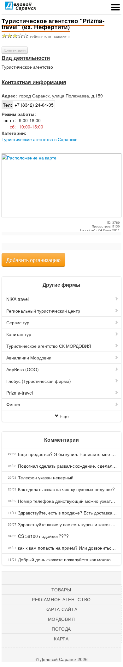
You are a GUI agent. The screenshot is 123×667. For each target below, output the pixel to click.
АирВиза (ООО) (22, 369)
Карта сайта (61, 609)
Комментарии (15, 50)
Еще (64, 416)
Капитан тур (18, 334)
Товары (61, 589)
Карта (61, 638)
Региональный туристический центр (43, 311)
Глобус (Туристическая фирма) (38, 381)
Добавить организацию (33, 260)
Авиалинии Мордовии (28, 357)
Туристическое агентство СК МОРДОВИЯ (48, 346)
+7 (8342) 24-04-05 (28, 105)
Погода (61, 629)
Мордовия (61, 619)
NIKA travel (17, 299)
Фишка (13, 404)
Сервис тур (17, 322)
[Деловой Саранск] (20, 8)
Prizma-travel (19, 393)
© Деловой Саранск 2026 (62, 659)
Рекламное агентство (61, 599)
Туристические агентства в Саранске (40, 139)
